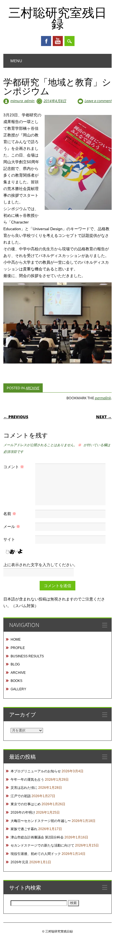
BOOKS (16, 681)
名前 (9, 513)
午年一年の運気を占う (27, 780)
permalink (103, 397)
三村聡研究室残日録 (57, 18)
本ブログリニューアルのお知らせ (36, 771)
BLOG (15, 664)
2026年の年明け (23, 812)
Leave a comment (98, 100)
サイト (9, 539)
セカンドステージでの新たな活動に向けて (42, 845)
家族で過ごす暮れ (24, 829)
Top (109, 932)
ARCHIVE (32, 387)
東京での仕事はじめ (26, 804)
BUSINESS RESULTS (27, 656)
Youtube (58, 41)
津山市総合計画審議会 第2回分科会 (37, 837)
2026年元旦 (19, 862)
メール (11, 526)
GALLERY (18, 689)
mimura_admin (22, 100)
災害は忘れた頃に (24, 788)
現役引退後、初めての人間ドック (36, 854)
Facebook (46, 41)
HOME (16, 639)
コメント (13, 466)
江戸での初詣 (21, 796)
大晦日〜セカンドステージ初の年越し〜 (41, 821)
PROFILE (18, 648)
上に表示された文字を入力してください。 (40, 564)
